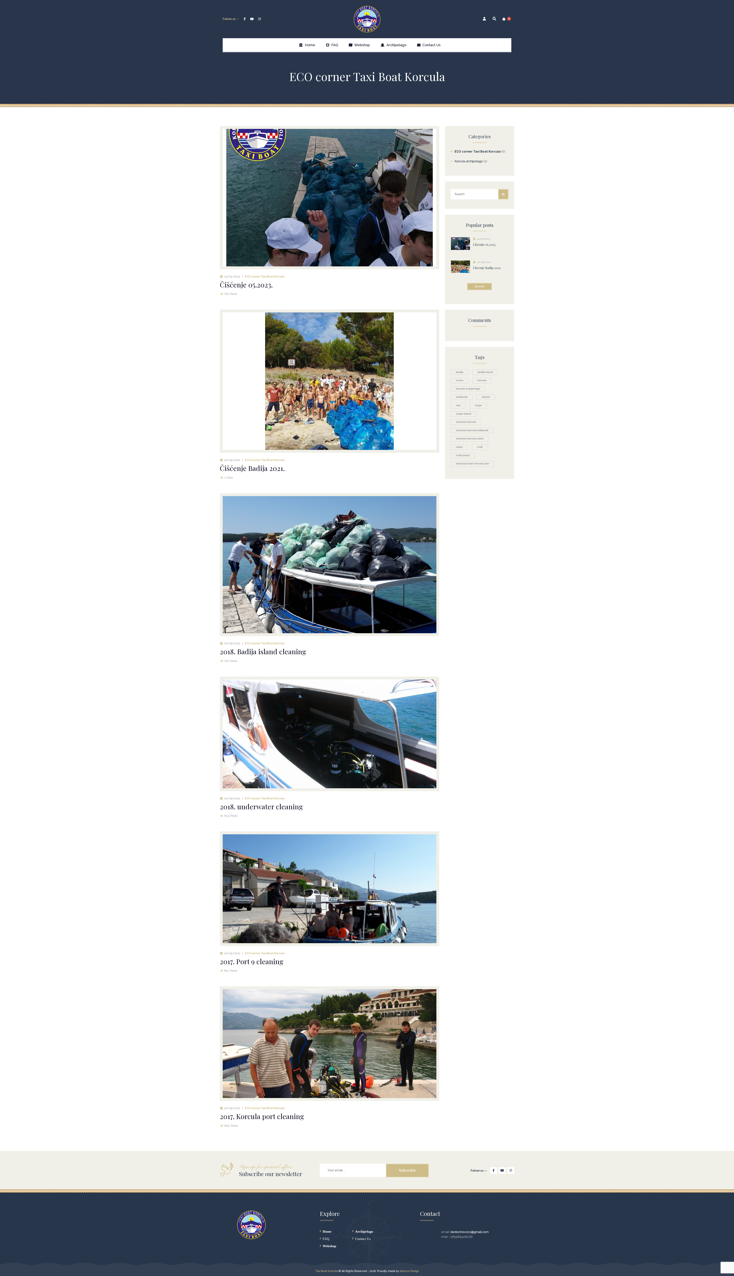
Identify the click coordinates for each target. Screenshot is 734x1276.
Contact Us (363, 1238)
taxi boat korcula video (470, 438)
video (459, 447)
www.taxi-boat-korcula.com (472, 463)
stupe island (463, 413)
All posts (480, 286)
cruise (459, 380)
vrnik (480, 447)
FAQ (326, 1238)
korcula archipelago (468, 388)
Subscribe (407, 1170)
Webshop (329, 1246)
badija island (485, 372)
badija (459, 372)
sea (458, 405)
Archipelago (364, 1231)
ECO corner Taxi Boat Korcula (264, 276)
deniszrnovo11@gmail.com (469, 1232)
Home (327, 1231)
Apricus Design (409, 1271)
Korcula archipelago (469, 161)
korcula (481, 380)
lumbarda (462, 397)
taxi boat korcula (466, 422)
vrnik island (463, 455)
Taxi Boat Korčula (326, 1271)
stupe (478, 405)
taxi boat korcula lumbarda (472, 430)
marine (486, 397)
